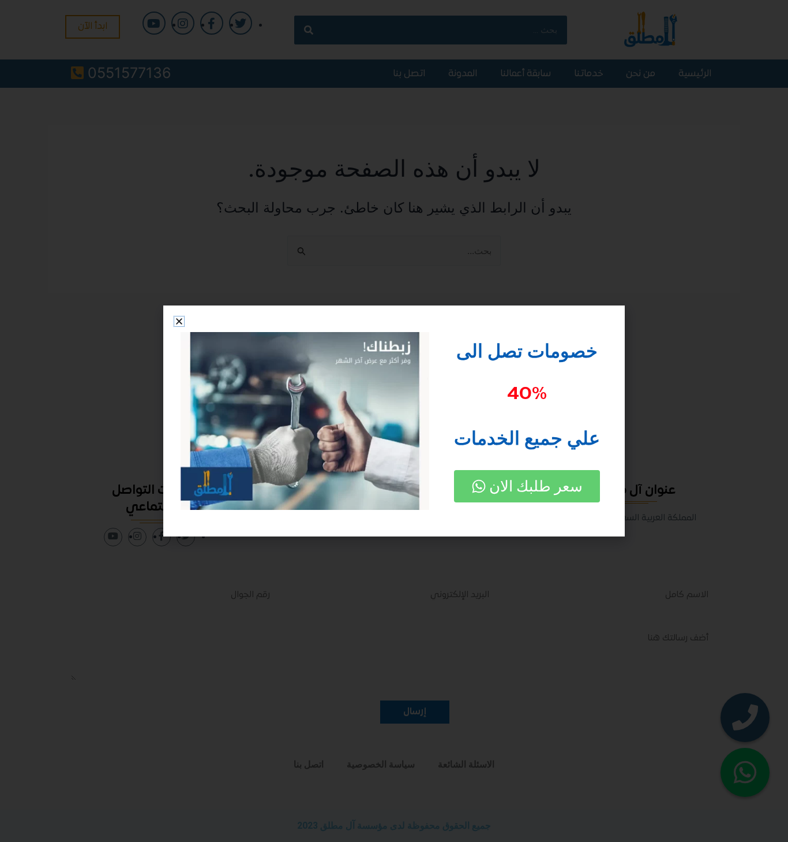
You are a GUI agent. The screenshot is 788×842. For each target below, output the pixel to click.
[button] (179, 321)
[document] (394, 421)
